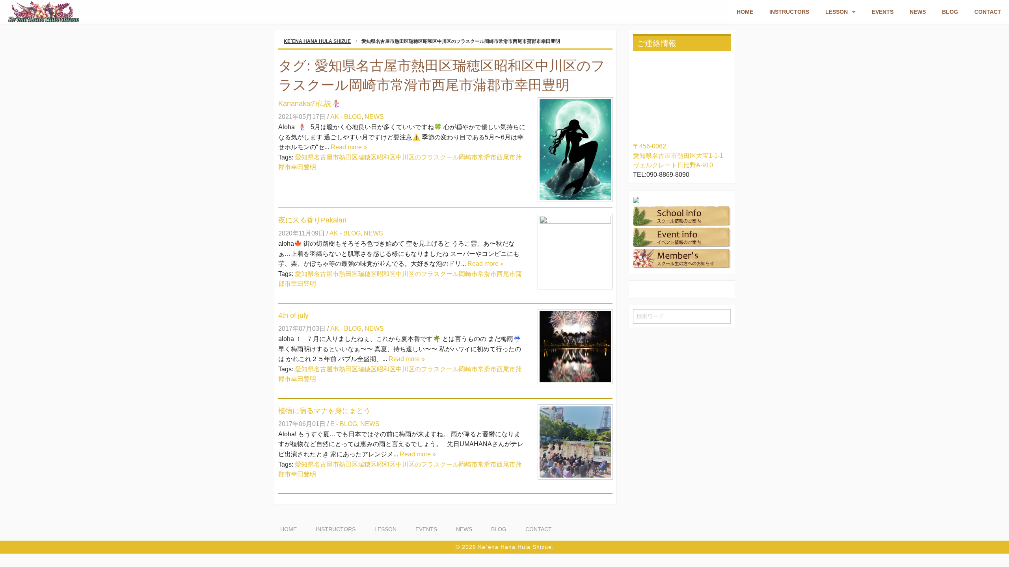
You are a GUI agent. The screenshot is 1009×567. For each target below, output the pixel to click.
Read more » (349, 147)
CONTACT (987, 12)
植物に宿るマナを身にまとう (324, 411)
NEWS (918, 12)
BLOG (950, 12)
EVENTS (883, 12)
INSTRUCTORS (789, 12)
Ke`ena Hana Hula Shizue (317, 41)
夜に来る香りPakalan (312, 220)
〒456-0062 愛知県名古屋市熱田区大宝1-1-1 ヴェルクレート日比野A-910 (678, 156)
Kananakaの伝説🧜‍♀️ (309, 103)
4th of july (293, 315)
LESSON (836, 12)
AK (334, 116)
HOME (745, 12)
